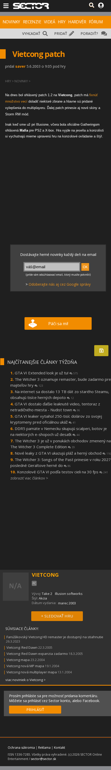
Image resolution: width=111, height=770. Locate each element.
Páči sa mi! (58, 323)
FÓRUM (96, 22)
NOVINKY (11, 22)
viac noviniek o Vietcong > (25, 679)
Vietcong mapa (18, 659)
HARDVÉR (77, 22)
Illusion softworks (69, 593)
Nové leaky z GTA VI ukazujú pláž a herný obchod (63, 453)
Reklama (44, 747)
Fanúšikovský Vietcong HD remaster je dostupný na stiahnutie (54, 637)
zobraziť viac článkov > (29, 478)
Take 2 (47, 593)
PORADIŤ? (89, 33)
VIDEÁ (49, 22)
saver (20, 66)
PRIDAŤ (60, 33)
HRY (61, 22)
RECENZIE (32, 22)
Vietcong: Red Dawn (21, 647)
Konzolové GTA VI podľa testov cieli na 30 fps (62, 471)
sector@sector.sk (43, 759)
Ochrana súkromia (21, 747)
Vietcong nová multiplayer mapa (31, 672)
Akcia (43, 598)
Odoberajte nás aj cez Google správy (60, 284)
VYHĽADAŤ (31, 33)
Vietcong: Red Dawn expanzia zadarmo (37, 653)
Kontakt (59, 747)
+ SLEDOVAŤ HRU (57, 615)
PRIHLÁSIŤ (35, 709)
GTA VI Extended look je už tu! (46, 372)
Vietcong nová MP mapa (25, 666)
